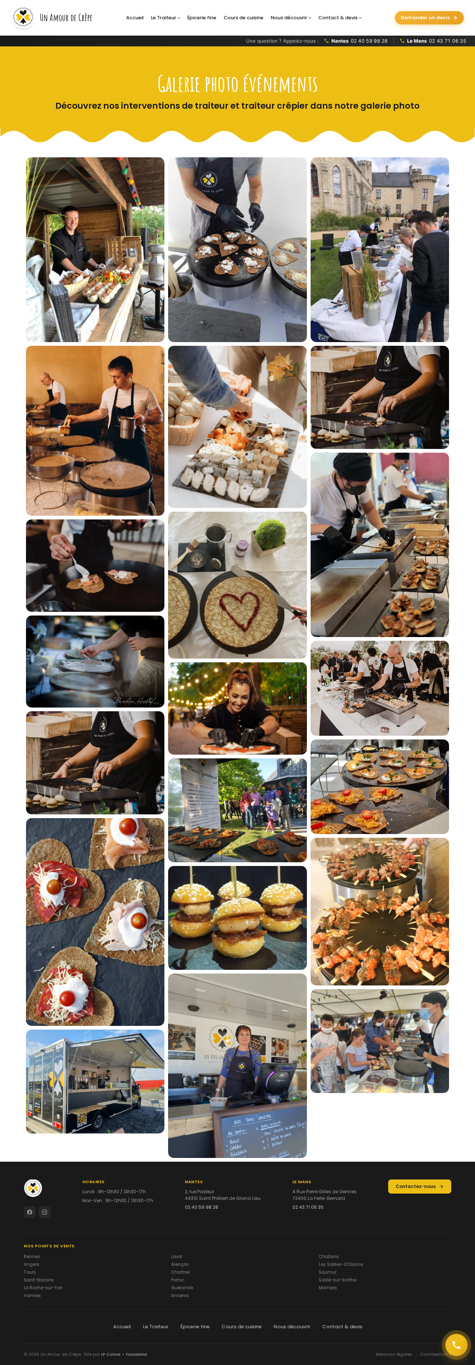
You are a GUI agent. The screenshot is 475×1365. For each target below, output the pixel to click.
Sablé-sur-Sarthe (337, 1280)
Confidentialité (435, 1354)
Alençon (180, 1264)
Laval (176, 1257)
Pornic (177, 1280)
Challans (329, 1257)
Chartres (180, 1272)
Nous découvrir (289, 17)
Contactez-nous (416, 1186)
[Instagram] (44, 1212)
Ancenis (180, 1296)
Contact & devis (338, 17)
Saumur (328, 1272)
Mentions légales (394, 1354)
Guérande (182, 1288)
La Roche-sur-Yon (43, 1288)
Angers (31, 1264)
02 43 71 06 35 (308, 1207)
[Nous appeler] (456, 1345)
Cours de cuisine (243, 17)
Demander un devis (425, 17)
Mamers (328, 1288)
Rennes (32, 1257)
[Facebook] (30, 1212)
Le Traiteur (163, 17)
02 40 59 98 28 (201, 1207)
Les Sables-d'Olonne (341, 1264)
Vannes (32, 1296)
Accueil (135, 17)
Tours (30, 1272)
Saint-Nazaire (38, 1280)
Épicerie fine (201, 17)
